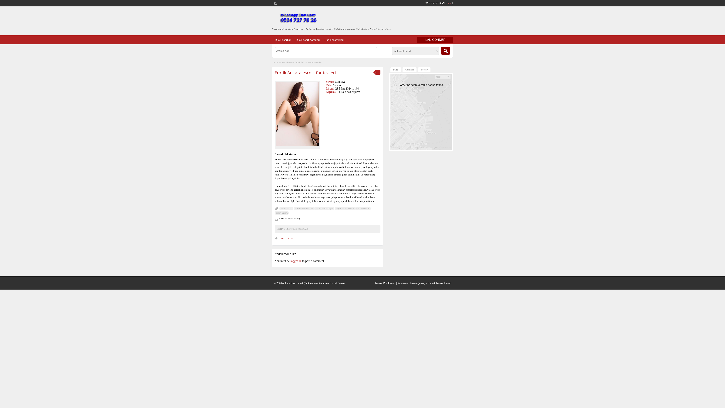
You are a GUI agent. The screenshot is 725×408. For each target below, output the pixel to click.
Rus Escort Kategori (308, 39)
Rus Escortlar (283, 39)
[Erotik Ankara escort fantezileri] (297, 114)
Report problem (286, 238)
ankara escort (286, 208)
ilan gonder (435, 39)
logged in (296, 261)
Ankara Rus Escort (385, 283)
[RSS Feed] (274, 3)
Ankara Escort (286, 62)
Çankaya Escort (426, 283)
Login (448, 3)
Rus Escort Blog (334, 39)
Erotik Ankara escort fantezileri (305, 72)
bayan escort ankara (345, 208)
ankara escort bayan (304, 208)
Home (275, 62)
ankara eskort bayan (324, 208)
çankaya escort (362, 208)
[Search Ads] (445, 51)
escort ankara (282, 213)
